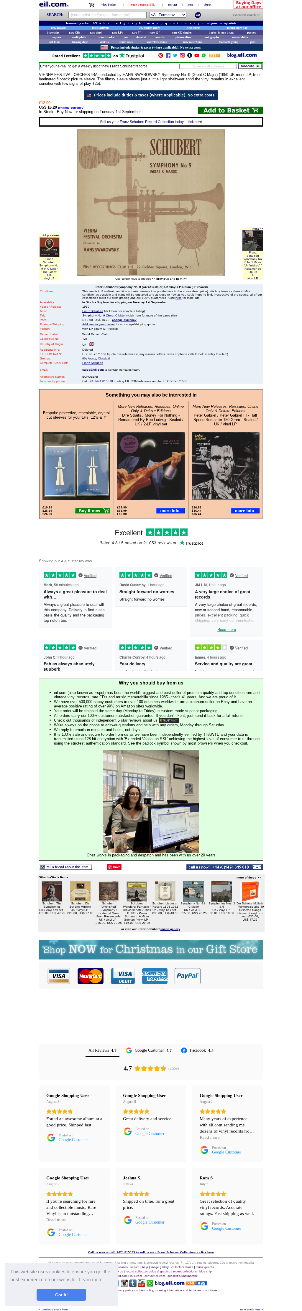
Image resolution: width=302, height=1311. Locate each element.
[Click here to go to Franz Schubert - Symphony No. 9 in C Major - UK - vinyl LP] (193, 900)
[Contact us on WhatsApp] (203, 56)
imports (56, 37)
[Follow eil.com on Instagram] (124, 1285)
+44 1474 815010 (100, 381)
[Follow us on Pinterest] (160, 56)
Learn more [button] (91, 1279)
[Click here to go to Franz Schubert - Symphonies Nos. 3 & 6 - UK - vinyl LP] (221, 900)
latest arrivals (100, 27)
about (207, 4)
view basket (108, 4)
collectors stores (157, 42)
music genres (205, 1267)
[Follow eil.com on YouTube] (141, 1285)
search (134, 1267)
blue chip (53, 32)
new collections (192, 42)
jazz (126, 37)
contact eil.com (155, 1275)
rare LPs (117, 32)
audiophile (79, 37)
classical (141, 37)
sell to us (54, 42)
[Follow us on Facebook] (168, 56)
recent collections (185, 1271)
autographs (212, 37)
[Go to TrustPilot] (98, 57)
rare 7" (136, 32)
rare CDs (74, 32)
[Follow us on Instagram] (182, 56)
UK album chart (149, 27)
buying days (80, 42)
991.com (136, 1275)
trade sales (126, 42)
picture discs (183, 37)
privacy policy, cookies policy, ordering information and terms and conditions (166, 1290)
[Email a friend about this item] (65, 868)
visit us (104, 42)
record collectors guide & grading (148, 1271)
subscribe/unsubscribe (183, 1275)
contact (172, 4)
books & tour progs (221, 32)
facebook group (229, 42)
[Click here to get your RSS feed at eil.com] (214, 56)
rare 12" (155, 32)
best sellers (193, 27)
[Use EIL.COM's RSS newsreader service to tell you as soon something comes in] (196, 1283)
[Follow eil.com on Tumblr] (133, 1285)
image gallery (160, 1267)
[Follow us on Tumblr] (189, 56)
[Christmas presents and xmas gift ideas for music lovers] (151, 957)
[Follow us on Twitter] (175, 56)
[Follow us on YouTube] (196, 56)
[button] (232, 976)
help (190, 4)
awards (160, 37)
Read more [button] (210, 1137)
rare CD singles (182, 32)
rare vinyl (96, 32)
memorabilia (240, 37)
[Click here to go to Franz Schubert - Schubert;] (108, 900)
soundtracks (106, 37)
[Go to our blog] (242, 56)
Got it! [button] (61, 1294)
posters (251, 32)
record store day (237, 27)
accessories (120, 1267)
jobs (252, 42)
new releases (58, 27)
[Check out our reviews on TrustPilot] (169, 720)
